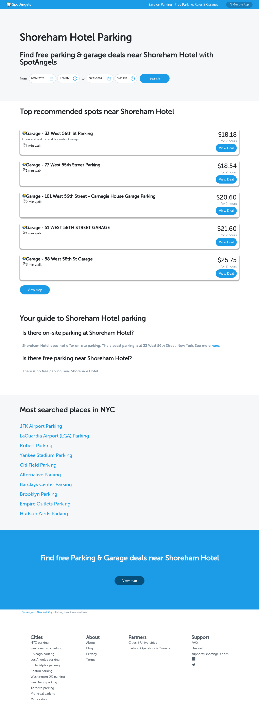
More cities (39, 699)
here (215, 346)
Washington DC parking (48, 676)
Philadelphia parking (45, 665)
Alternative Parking (40, 475)
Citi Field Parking (38, 465)
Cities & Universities (142, 642)
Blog (89, 648)
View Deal (226, 148)
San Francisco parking (46, 648)
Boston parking (41, 671)
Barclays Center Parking (46, 484)
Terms (90, 659)
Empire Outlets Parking (45, 504)
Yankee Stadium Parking (46, 455)
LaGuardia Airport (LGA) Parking (54, 436)
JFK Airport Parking (41, 426)
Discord (197, 648)
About (90, 642)
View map (35, 290)
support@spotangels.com (210, 654)
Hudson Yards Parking (44, 513)
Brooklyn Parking (38, 494)
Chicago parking (42, 654)
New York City (44, 612)
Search (155, 78)
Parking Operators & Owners (149, 648)
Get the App (241, 4)
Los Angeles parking (45, 659)
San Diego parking (44, 682)
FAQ (195, 642)
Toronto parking (42, 688)
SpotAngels (28, 612)
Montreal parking (43, 693)
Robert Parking (36, 445)
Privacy (91, 654)
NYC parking (40, 642)
